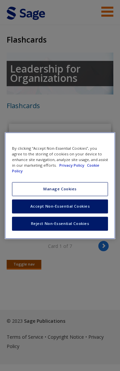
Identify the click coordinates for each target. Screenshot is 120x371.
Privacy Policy (72, 165)
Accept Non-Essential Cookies (60, 206)
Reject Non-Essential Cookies (60, 223)
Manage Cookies (60, 188)
